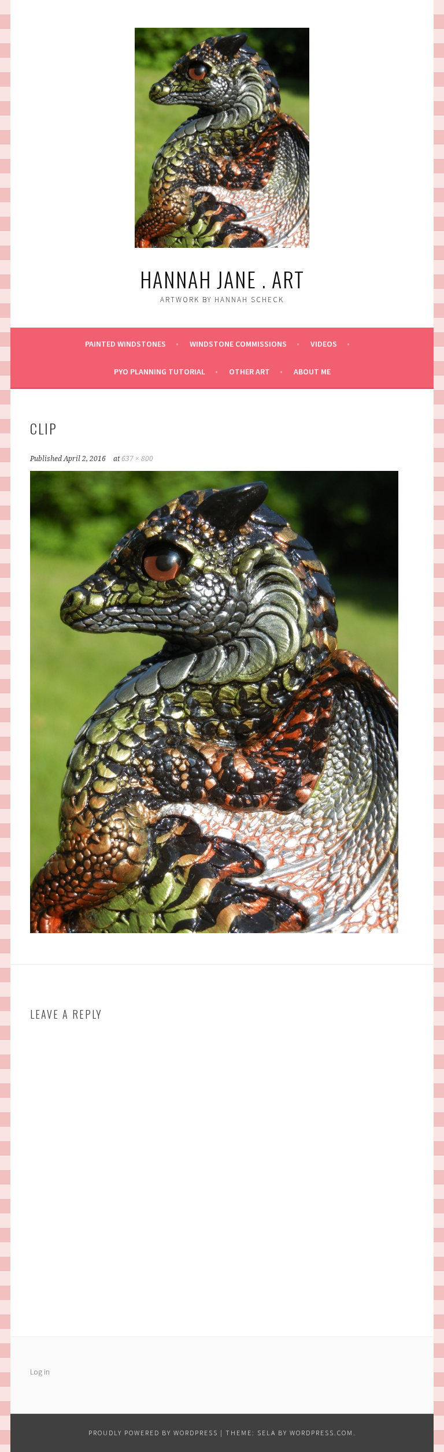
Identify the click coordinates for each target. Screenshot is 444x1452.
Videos (323, 344)
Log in (40, 1371)
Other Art (249, 371)
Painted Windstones (125, 344)
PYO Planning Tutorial (159, 371)
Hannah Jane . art (222, 278)
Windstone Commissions (238, 344)
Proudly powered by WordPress (153, 1432)
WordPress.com (321, 1432)
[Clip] (214, 929)
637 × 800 (137, 459)
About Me (312, 371)
